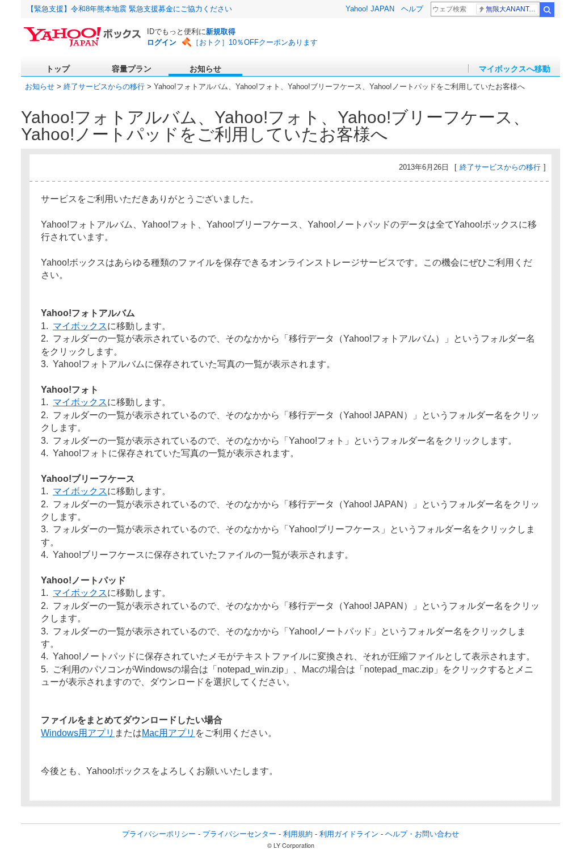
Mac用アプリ (168, 733)
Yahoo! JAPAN (370, 9)
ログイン (161, 42)
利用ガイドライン (348, 834)
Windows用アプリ (78, 733)
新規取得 (220, 31)
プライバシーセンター (239, 834)
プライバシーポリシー (159, 834)
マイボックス (80, 326)
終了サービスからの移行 (104, 86)
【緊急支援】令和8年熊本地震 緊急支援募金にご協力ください (129, 9)
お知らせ (39, 86)
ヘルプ (412, 9)
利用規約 (298, 834)
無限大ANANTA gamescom (512, 9)
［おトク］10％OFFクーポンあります (255, 42)
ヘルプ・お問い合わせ (422, 834)
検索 (547, 9)
